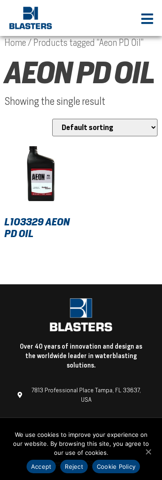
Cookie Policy (116, 466)
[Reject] (148, 450)
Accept (41, 466)
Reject (74, 466)
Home (15, 42)
